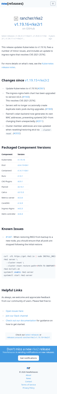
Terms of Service (28, 384)
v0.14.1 (21, 187)
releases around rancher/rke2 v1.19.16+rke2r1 (28, 337)
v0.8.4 (20, 214)
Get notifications (28, 358)
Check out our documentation (21, 320)
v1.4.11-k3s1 (23, 170)
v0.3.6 (20, 197)
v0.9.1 (20, 181)
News (28, 378)
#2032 (17, 133)
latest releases (32, 334)
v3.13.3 (21, 192)
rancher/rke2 (31, 18)
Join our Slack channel (17, 315)
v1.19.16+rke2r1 (28, 24)
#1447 (9, 237)
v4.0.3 (20, 208)
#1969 (49, 109)
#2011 (40, 121)
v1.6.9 (20, 203)
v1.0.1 (20, 176)
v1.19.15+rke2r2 (37, 80)
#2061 (41, 88)
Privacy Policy (28, 388)
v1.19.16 (21, 159)
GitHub (30, 28)
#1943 (26, 96)
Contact (28, 381)
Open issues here (14, 311)
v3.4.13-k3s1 (23, 165)
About (28, 375)
